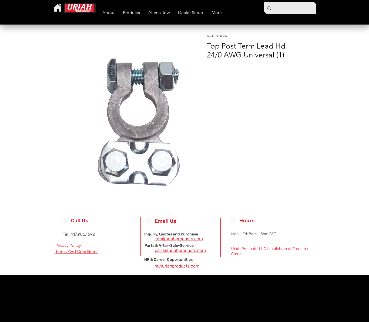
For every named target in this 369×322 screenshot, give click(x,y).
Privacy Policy (68, 245)
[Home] (57, 8)
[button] (131, 12)
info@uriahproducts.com (179, 238)
